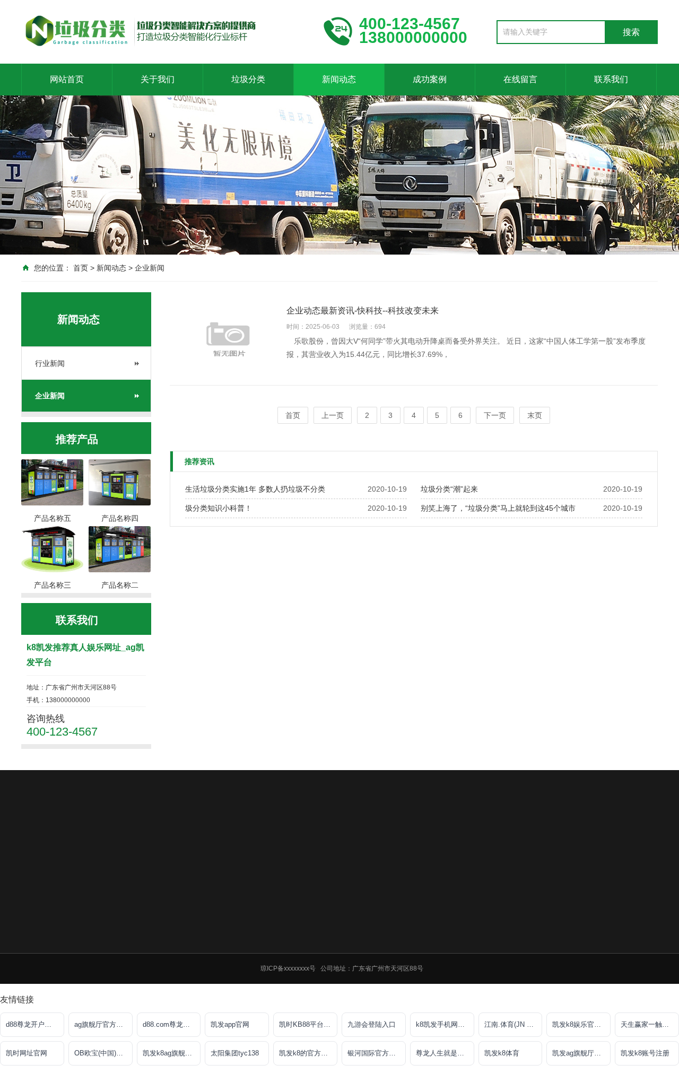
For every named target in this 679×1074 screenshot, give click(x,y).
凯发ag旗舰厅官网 (580, 1053)
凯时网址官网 (26, 1053)
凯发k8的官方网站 (307, 1053)
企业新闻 (149, 268)
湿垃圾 (313, 947)
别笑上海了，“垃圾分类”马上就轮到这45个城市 (498, 508)
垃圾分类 (248, 79)
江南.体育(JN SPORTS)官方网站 (513, 1024)
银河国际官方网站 (375, 1053)
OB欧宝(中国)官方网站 (103, 1053)
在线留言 (520, 79)
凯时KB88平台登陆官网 (308, 1024)
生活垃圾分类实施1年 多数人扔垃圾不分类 (255, 489)
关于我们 (158, 79)
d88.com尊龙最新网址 (172, 1024)
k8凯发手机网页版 (444, 1024)
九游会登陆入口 (371, 1024)
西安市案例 (469, 947)
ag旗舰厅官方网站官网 (103, 1024)
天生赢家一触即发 (648, 1024)
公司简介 (241, 919)
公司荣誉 (241, 947)
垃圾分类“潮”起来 (449, 489)
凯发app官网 (230, 1024)
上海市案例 (469, 919)
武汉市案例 (469, 961)
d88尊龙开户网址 (32, 1024)
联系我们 (611, 79)
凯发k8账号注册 (645, 1053)
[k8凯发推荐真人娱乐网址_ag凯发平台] (164, 31)
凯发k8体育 (501, 1053)
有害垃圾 (316, 961)
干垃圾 (313, 933)
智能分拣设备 (322, 988)
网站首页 (67, 79)
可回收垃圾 (319, 919)
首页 (80, 268)
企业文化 (241, 933)
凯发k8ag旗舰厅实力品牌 (172, 1053)
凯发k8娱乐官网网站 (581, 1024)
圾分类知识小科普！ (218, 508)
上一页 (332, 415)
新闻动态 (339, 79)
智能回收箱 (319, 975)
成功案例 (430, 79)
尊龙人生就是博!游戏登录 (445, 1053)
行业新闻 (50, 363)
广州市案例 (469, 933)
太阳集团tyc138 (235, 1053)
